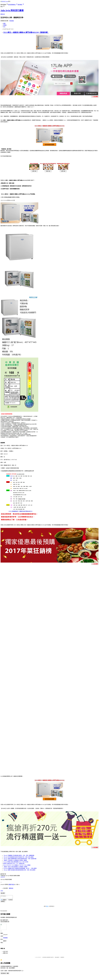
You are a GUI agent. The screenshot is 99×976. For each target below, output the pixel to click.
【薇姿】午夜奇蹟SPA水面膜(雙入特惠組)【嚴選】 (15, 860)
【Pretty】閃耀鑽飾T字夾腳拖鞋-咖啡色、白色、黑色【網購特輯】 (19, 855)
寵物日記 (11, 888)
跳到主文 (3, 14)
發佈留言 (3, 901)
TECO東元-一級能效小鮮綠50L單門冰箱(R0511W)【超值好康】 (26, 32)
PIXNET (39, 957)
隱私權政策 (57, 957)
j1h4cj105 (3, 876)
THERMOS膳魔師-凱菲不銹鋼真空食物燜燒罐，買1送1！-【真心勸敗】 (20, 868)
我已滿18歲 (3, 973)
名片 (4, 26)
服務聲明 (62, 957)
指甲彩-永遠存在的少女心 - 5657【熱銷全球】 (14, 863)
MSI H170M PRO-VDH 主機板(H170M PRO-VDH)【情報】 (17, 865)
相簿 (4, 23)
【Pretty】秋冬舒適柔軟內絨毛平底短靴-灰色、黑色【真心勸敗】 (18, 857)
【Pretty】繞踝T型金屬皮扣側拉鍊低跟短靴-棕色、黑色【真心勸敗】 (19, 870)
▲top (2, 890)
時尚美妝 (11, 20)
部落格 (4, 25)
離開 (8, 973)
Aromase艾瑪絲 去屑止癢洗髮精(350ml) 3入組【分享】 (16, 861)
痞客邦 (10, 884)
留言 (13, 884)
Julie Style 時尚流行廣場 (12, 10)
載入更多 (3, 893)
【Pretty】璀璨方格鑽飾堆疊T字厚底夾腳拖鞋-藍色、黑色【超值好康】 (20, 858)
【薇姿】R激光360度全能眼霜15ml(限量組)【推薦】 (15, 866)
